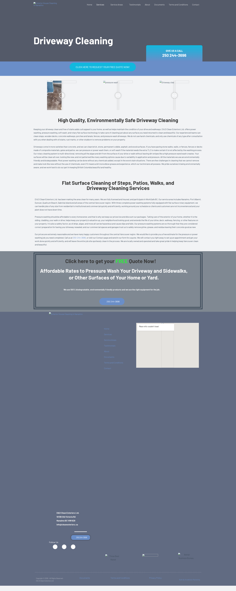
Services (108, 334)
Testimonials (109, 345)
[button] (105, 4)
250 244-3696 (174, 55)
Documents (109, 357)
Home (106, 328)
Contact (107, 368)
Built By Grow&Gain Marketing (189, 580)
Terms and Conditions (113, 362)
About (106, 351)
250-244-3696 (79, 237)
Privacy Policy (155, 578)
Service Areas (110, 340)
